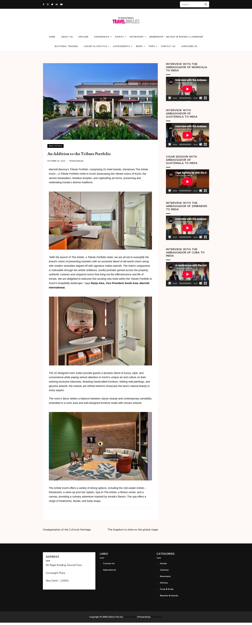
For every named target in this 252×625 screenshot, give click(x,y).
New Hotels (55, 146)
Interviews (137, 37)
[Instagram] (48, 4)
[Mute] (200, 98)
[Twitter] (52, 4)
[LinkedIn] (57, 4)
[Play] (169, 98)
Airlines (164, 582)
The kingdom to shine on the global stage (132, 529)
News (139, 46)
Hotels (163, 563)
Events (119, 37)
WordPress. (157, 617)
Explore (84, 37)
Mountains (165, 576)
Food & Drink (166, 589)
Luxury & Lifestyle (95, 46)
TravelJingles (76, 161)
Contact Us (168, 46)
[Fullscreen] (205, 98)
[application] (187, 89)
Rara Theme (130, 617)
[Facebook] (43, 4)
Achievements (121, 46)
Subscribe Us (189, 46)
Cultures (164, 570)
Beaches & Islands (169, 595)
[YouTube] (61, 4)
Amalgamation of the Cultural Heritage (67, 529)
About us (67, 37)
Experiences (101, 37)
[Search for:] (193, 4)
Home (52, 37)
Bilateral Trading (66, 46)
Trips (151, 46)
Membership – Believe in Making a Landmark (176, 37)
